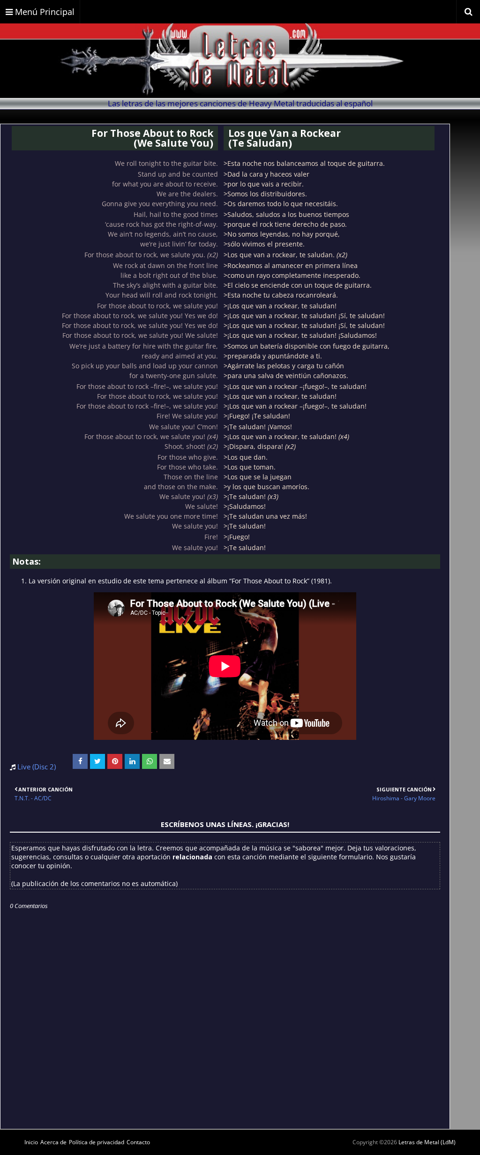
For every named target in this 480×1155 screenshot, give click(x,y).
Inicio (31, 1142)
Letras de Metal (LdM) (427, 1142)
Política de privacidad (96, 1142)
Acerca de (53, 1142)
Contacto (138, 1142)
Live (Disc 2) (36, 766)
